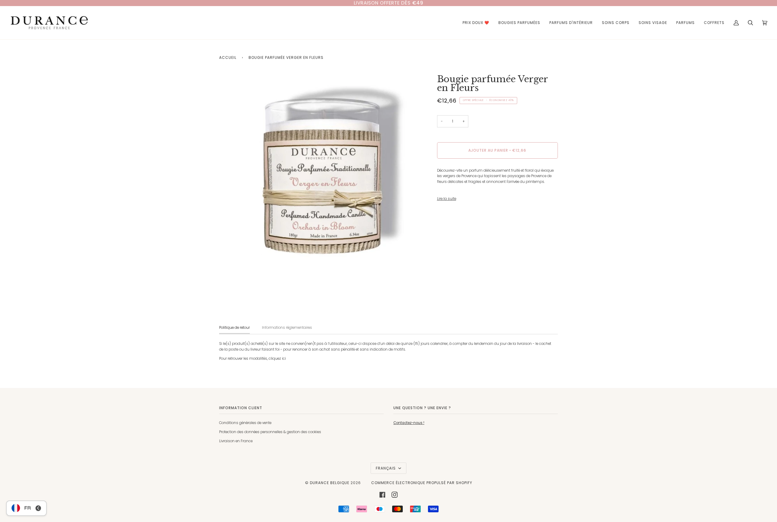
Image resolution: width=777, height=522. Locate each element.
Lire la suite (446, 198)
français (386, 468)
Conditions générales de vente (245, 422)
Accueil (227, 57)
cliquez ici (277, 358)
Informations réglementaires (287, 327)
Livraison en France (236, 441)
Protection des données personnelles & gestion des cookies (270, 431)
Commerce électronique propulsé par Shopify (421, 482)
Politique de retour (234, 327)
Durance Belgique (329, 482)
